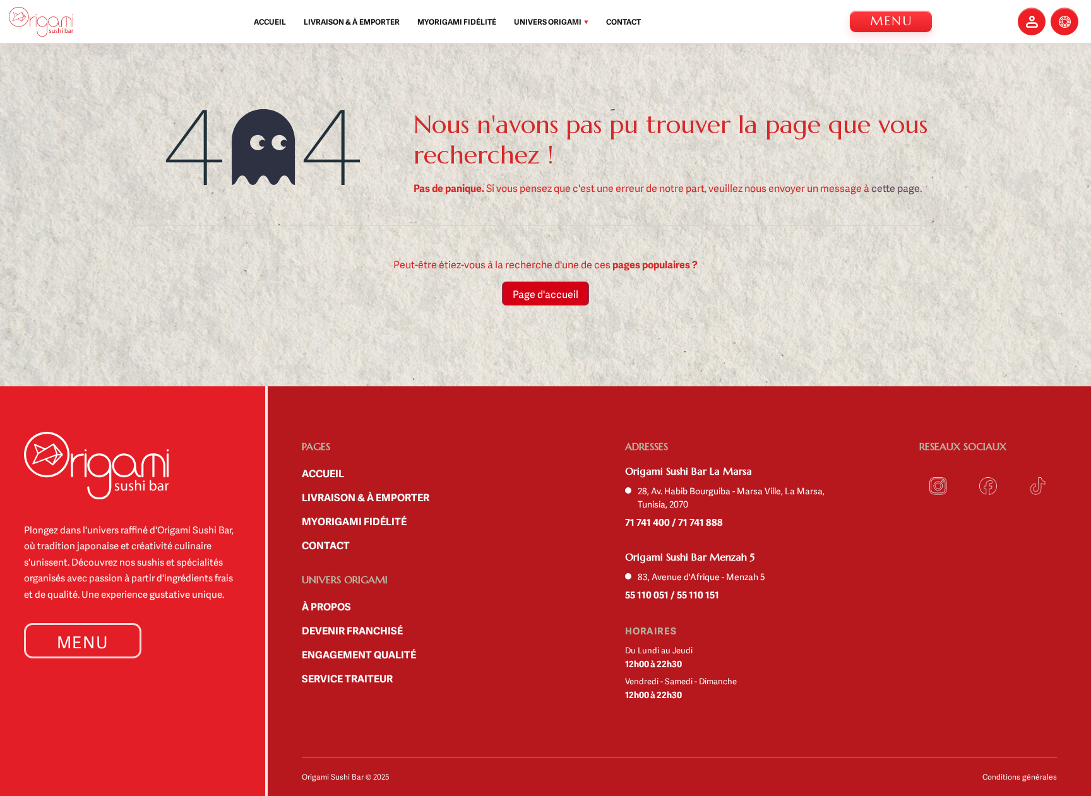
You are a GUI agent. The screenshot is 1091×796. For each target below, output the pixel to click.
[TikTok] (1037, 486)
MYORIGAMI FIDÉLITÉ (456, 21)
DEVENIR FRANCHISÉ (352, 630)
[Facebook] (988, 486)
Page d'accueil (545, 293)
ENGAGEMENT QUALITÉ (359, 654)
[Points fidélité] (1064, 21)
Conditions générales (1019, 776)
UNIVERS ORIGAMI (551, 21)
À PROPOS (326, 606)
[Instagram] (938, 486)
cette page (895, 187)
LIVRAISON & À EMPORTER (352, 21)
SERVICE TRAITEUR (347, 678)
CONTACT (623, 21)
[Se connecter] (1032, 21)
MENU (891, 21)
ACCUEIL (270, 21)
